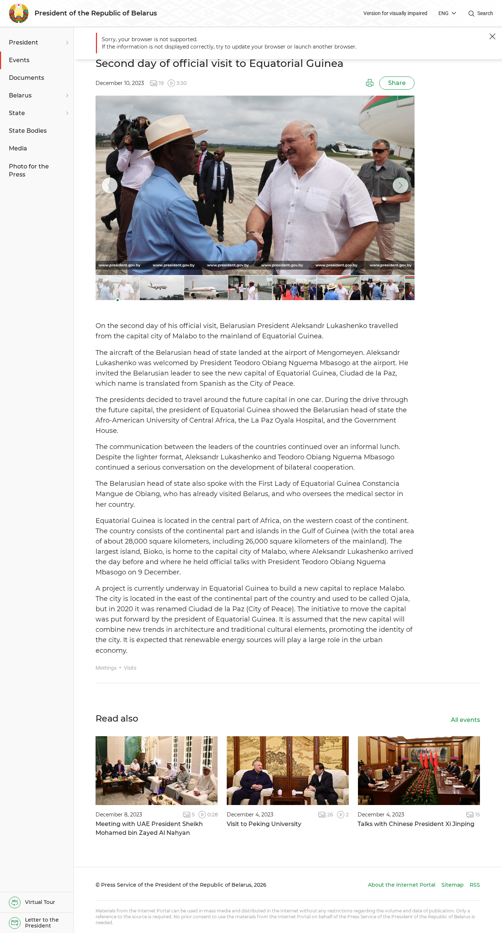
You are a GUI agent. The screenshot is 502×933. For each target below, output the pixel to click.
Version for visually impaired (395, 13)
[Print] (369, 83)
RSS (475, 885)
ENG (443, 13)
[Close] (492, 36)
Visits (130, 668)
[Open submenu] (66, 42)
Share (397, 82)
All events (465, 719)
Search (485, 13)
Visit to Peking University (264, 823)
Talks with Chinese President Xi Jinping (416, 823)
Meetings (106, 668)
